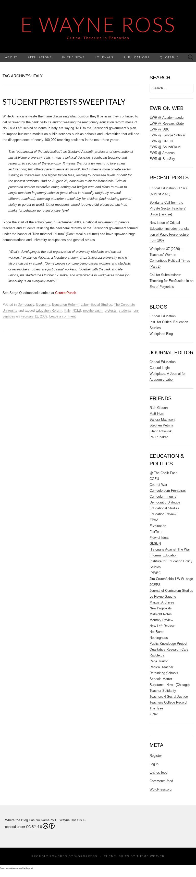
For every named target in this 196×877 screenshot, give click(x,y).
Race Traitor (159, 661)
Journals (104, 57)
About (11, 57)
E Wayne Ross (98, 24)
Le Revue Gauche (163, 596)
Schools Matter (161, 679)
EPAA (154, 520)
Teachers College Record (168, 702)
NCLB (76, 310)
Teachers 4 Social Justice (169, 696)
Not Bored (157, 632)
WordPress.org (161, 789)
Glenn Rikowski (161, 431)
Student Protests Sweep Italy (64, 101)
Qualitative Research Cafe (169, 649)
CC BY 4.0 (34, 827)
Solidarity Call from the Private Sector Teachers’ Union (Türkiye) (168, 208)
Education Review (163, 514)
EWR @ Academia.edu (166, 117)
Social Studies (101, 304)
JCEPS (155, 585)
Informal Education (163, 555)
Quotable (169, 57)
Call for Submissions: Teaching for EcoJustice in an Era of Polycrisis (171, 281)
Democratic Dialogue (165, 502)
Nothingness (159, 638)
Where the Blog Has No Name (27, 820)
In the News (73, 57)
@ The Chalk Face (163, 473)
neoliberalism (93, 310)
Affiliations (40, 57)
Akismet (29, 868)
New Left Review (162, 626)
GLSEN (155, 543)
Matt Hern (157, 413)
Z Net (154, 714)
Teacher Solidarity (163, 691)
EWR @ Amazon (162, 153)
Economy (43, 304)
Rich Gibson (159, 408)
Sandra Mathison (162, 419)
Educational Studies (164, 508)
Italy (67, 310)
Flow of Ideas (159, 538)
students (125, 310)
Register (156, 756)
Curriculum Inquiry (163, 496)
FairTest (156, 532)
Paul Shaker (159, 437)
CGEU (154, 479)
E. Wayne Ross (66, 820)
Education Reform (65, 304)
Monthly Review (161, 620)
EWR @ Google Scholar (167, 135)
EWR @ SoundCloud (165, 147)
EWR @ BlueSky (162, 159)
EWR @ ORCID (161, 141)
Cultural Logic (160, 368)
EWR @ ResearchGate (167, 123)
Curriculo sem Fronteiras (168, 490)
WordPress (86, 856)
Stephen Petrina (161, 425)
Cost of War (158, 485)
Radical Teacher (161, 667)
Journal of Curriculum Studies (171, 591)
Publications (137, 57)
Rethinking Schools (164, 673)
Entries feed (158, 772)
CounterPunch (65, 293)
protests (111, 310)
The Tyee (156, 708)
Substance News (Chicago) (170, 685)
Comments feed (161, 781)
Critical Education (163, 316)
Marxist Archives (162, 602)
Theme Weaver (151, 856)
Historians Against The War (170, 549)
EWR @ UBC (159, 129)
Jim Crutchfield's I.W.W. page (171, 579)
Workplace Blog (161, 334)
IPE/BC (155, 573)
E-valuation (158, 526)
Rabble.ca (157, 655)
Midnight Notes (161, 614)
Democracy (26, 304)
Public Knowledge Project (168, 643)
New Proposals (161, 608)
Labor (85, 304)
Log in (154, 764)
